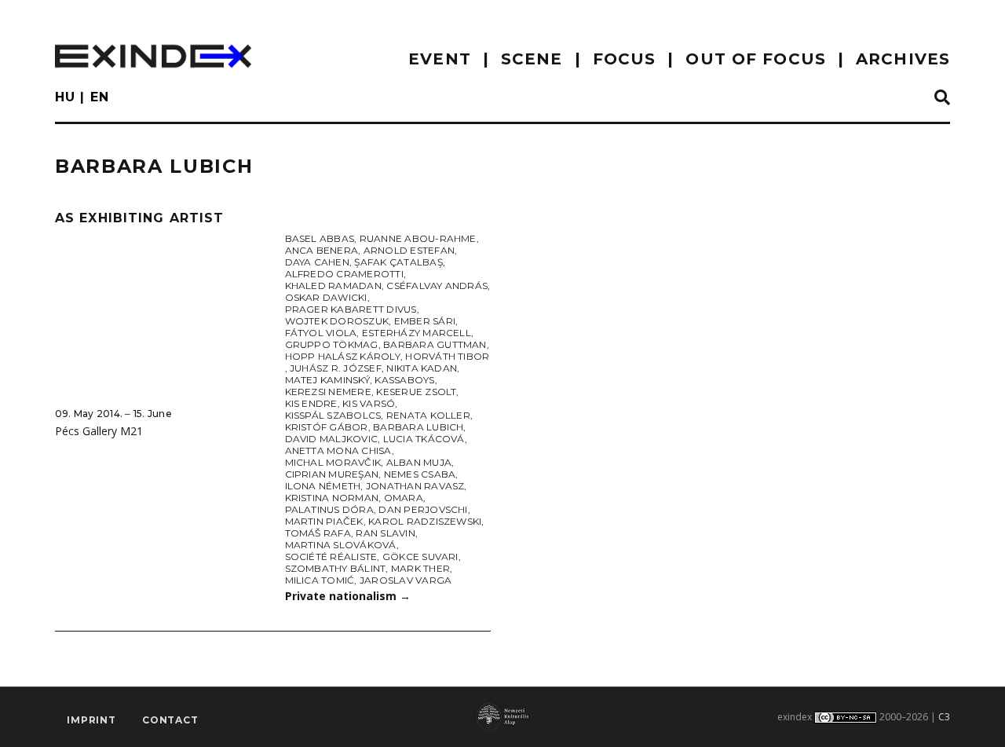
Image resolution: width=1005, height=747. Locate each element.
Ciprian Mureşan (332, 474)
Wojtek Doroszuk (337, 321)
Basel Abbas (320, 238)
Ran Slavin (385, 533)
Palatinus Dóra (329, 509)
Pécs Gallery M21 (99, 430)
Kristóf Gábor (326, 427)
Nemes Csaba (420, 474)
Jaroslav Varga (405, 580)
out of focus (755, 58)
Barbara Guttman (435, 344)
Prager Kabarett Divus (351, 309)
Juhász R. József (336, 368)
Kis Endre (311, 403)
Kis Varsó (368, 403)
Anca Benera (322, 250)
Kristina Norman (332, 497)
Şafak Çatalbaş (398, 262)
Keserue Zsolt (416, 391)
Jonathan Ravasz (415, 486)
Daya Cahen (317, 262)
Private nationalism (348, 595)
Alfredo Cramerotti (344, 274)
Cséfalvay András (437, 285)
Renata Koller (428, 415)
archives (903, 58)
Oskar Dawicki (326, 297)
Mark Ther (420, 568)
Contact (170, 720)
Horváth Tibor (447, 356)
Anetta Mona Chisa (338, 450)
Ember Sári (424, 321)
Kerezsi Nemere (328, 391)
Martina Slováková (341, 545)
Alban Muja (418, 462)
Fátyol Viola (321, 333)
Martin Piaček (324, 521)
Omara (403, 497)
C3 (944, 716)
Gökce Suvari (420, 556)
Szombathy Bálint (335, 568)
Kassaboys (404, 380)
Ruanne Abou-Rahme (418, 238)
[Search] (942, 98)
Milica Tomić (320, 580)
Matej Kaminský (327, 380)
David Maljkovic (331, 439)
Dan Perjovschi (422, 509)
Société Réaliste (331, 556)
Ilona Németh (323, 486)
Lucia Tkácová (424, 439)
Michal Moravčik (333, 462)
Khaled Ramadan (333, 285)
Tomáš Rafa (318, 533)
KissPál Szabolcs (333, 415)
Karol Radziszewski (424, 521)
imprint (91, 720)
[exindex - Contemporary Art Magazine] (153, 56)
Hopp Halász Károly (342, 356)
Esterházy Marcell (416, 333)
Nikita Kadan (421, 368)
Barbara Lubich (418, 427)
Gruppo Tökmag (331, 344)
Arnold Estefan (409, 250)
